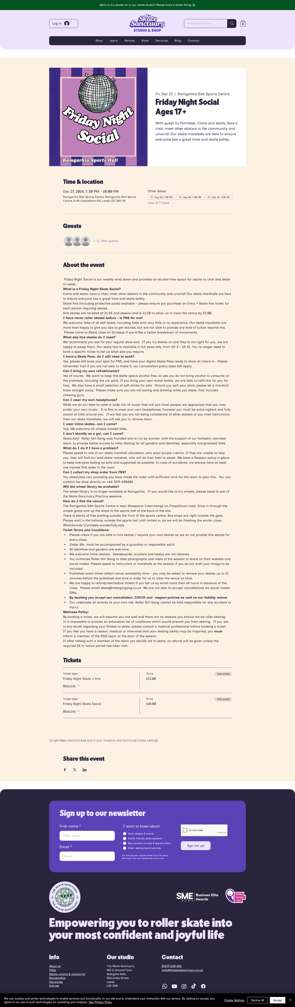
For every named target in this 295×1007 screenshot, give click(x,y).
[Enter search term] (231, 23)
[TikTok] (194, 986)
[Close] (290, 1000)
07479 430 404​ (172, 966)
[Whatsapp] (165, 986)
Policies (54, 986)
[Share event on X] (75, 769)
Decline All (257, 1000)
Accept (277, 1000)
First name (69, 826)
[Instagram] (184, 986)
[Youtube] (174, 986)
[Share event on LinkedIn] (84, 769)
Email (64, 847)
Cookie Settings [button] (234, 1000)
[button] (243, 23)
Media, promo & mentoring (67, 974)
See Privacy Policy (100, 1002)
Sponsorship (57, 978)
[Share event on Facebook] (65, 769)
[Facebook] (203, 986)
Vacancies (56, 982)
